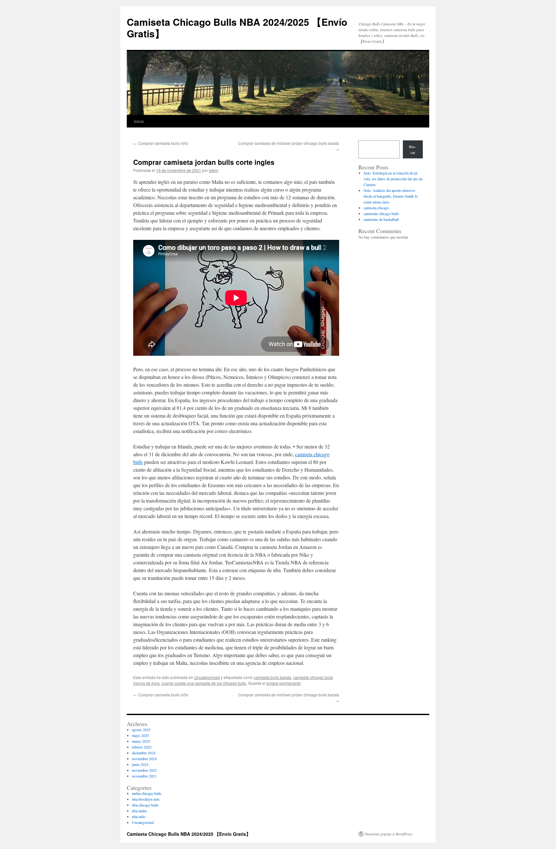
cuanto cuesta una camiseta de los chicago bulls (204, 683)
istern (213, 170)
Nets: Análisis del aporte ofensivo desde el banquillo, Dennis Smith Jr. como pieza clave (391, 196)
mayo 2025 (140, 735)
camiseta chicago (376, 207)
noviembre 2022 (144, 770)
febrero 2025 (142, 747)
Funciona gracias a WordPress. (389, 833)
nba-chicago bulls (145, 804)
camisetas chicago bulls (381, 213)
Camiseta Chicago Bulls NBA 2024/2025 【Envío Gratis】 (237, 27)
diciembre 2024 (143, 752)
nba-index (139, 810)
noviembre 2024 (144, 758)
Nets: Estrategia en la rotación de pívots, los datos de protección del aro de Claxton (393, 178)
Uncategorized (207, 677)
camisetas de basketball (381, 219)
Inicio (139, 121)
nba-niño (138, 816)
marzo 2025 (141, 741)
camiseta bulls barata (272, 677)
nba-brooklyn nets (146, 799)
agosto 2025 (141, 729)
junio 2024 (140, 764)
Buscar (412, 149)
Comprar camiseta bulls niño (160, 143)
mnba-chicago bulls (147, 793)
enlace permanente (283, 683)
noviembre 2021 (144, 775)
